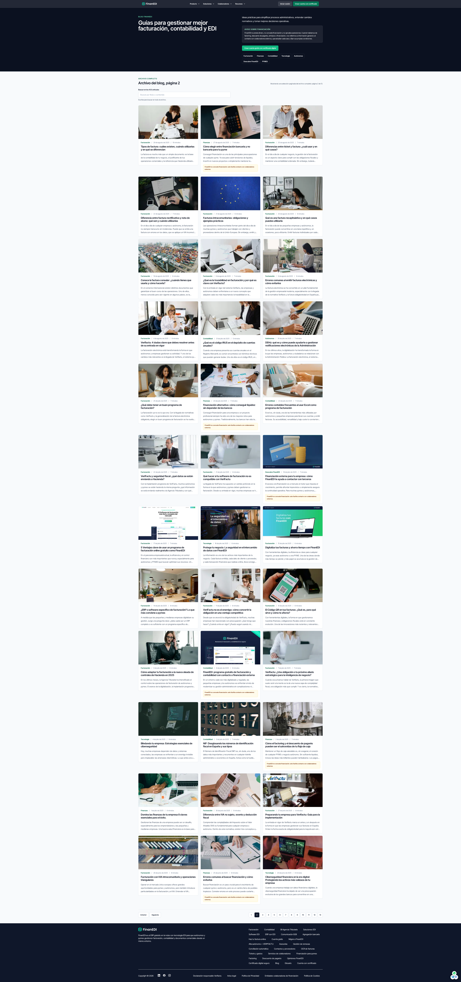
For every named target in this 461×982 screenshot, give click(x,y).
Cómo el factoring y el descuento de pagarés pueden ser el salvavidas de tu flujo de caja (289, 745)
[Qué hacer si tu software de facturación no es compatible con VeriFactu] (230, 451)
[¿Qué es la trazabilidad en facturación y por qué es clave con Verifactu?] (230, 256)
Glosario (288, 963)
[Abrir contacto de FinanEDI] (454, 975)
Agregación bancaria (311, 934)
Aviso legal (231, 976)
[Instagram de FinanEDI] (169, 975)
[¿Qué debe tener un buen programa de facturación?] (168, 380)
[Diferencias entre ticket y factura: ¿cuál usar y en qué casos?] (293, 122)
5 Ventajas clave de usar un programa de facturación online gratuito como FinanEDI (163, 549)
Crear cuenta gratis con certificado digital (260, 48)
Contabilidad (272, 56)
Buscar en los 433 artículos (148, 90)
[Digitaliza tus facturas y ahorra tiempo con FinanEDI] (293, 523)
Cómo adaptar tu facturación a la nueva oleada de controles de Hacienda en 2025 (167, 674)
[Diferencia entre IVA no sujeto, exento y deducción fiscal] (230, 790)
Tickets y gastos (255, 953)
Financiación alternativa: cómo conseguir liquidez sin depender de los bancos (229, 406)
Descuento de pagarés (271, 958)
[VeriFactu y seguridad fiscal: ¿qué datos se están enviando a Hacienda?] (168, 451)
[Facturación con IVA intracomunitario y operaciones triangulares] (168, 852)
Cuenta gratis (277, 939)
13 (320, 915)
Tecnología (286, 56)
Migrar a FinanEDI (296, 939)
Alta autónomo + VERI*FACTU (261, 944)
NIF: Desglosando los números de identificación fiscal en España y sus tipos (228, 745)
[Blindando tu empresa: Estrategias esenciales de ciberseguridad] (168, 719)
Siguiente (155, 915)
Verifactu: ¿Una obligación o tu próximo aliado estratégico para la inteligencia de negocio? (289, 674)
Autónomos (298, 56)
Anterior (143, 915)
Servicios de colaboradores (279, 953)
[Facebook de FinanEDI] (164, 975)
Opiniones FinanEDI (295, 958)
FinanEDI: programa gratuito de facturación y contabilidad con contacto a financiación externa (229, 674)
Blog (277, 963)
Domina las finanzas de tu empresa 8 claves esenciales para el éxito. (164, 816)
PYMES (265, 61)
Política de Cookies (312, 976)
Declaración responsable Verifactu (207, 976)
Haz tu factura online (257, 939)
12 (314, 915)
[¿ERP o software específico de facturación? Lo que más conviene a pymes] (168, 585)
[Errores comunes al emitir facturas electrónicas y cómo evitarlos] (293, 256)
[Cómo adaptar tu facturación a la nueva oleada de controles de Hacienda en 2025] (168, 647)
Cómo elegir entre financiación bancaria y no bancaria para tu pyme (226, 148)
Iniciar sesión (285, 4)
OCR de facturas (308, 949)
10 (303, 915)
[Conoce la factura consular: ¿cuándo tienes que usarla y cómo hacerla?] (168, 256)
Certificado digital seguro (259, 963)
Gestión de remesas (301, 944)
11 (308, 915)
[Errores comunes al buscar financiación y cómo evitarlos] (230, 852)
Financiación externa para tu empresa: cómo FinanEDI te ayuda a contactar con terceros (289, 478)
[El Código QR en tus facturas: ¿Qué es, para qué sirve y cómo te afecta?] (293, 585)
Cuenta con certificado (306, 963)
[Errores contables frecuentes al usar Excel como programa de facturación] (293, 380)
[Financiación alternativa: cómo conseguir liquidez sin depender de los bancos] (230, 380)
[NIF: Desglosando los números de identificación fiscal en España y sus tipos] (230, 719)
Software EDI (254, 934)
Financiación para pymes (306, 953)
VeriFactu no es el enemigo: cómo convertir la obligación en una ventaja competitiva (227, 611)
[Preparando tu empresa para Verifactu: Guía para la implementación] (293, 790)
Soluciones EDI (309, 929)
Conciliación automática (258, 949)
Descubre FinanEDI (251, 61)
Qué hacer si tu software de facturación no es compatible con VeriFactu (227, 478)
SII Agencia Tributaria (288, 929)
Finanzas (260, 56)
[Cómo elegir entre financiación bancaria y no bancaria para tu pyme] (230, 122)
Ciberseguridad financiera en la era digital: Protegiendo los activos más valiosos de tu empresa (287, 880)
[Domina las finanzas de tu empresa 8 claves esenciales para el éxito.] (168, 790)
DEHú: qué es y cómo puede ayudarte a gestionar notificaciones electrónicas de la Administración (291, 344)
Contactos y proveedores (284, 949)
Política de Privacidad (250, 976)
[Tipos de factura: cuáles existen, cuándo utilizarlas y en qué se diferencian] (168, 122)
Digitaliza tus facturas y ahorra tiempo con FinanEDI (292, 547)
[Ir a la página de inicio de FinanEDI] (149, 4)
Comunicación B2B (289, 934)
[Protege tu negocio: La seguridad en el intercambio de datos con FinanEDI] (230, 523)
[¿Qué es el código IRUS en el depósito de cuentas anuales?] (230, 318)
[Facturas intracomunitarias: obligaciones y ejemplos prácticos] (230, 193)
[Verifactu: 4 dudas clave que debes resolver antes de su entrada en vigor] (168, 318)
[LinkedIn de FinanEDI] (159, 975)
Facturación (248, 56)
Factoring (253, 958)
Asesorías (283, 944)
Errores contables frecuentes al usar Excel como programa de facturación (290, 406)
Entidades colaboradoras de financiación (281, 976)
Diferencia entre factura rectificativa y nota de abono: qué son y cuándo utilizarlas (165, 219)
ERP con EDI (270, 934)
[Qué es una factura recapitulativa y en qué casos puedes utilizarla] (293, 193)
